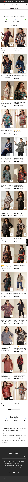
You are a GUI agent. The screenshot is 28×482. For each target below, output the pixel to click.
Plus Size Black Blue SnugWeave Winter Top (20, 103)
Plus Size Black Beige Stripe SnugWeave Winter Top (19, 239)
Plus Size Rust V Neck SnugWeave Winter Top (5, 376)
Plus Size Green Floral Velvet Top (6, 131)
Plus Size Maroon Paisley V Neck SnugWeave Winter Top (7, 321)
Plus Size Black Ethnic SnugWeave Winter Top (5, 239)
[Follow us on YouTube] (14, 472)
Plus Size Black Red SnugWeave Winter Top (7, 49)
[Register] (24, 456)
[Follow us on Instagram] (9, 472)
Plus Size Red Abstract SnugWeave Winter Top (19, 186)
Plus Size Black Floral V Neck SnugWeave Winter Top (6, 159)
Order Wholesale (19, 467)
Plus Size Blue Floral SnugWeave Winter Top (20, 76)
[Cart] (25, 4)
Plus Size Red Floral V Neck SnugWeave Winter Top (19, 376)
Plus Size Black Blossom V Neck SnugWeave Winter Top (7, 267)
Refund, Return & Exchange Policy (13, 463)
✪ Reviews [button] (26, 242)
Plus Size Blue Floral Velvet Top (7, 75)
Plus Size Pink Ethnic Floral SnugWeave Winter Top (6, 104)
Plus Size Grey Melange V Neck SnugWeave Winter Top (7, 347)
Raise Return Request (9, 465)
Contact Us (6, 467)
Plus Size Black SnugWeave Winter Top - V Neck (19, 212)
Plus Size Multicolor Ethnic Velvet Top (19, 402)
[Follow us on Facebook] (18, 472)
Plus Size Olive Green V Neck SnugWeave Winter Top (20, 294)
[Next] (18, 411)
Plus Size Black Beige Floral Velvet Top (19, 49)
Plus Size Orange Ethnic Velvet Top (7, 402)
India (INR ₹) (5, 478)
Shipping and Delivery (7, 461)
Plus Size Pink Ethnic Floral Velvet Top (19, 132)
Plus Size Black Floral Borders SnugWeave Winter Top (20, 159)
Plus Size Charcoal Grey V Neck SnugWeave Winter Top (20, 321)
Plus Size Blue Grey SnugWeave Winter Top (7, 186)
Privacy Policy (19, 465)
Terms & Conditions (19, 461)
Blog (12, 467)
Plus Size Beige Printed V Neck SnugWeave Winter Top (7, 212)
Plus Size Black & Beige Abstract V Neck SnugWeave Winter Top (20, 349)
